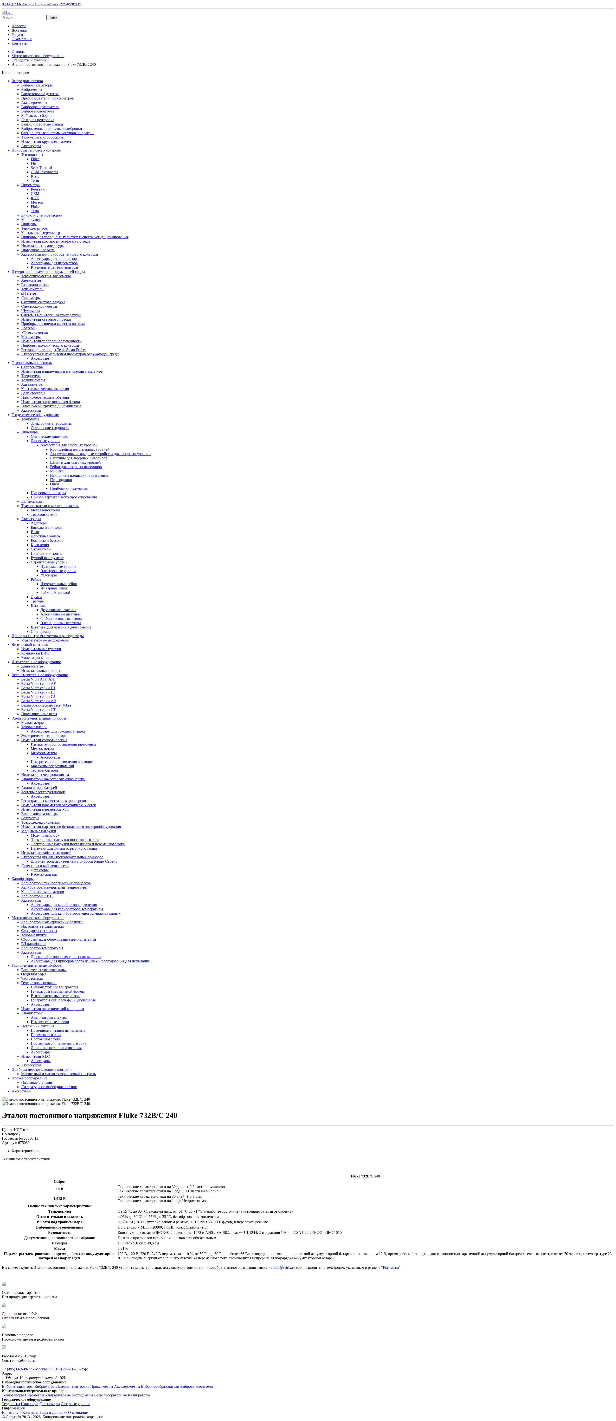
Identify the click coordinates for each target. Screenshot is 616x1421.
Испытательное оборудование (36, 662)
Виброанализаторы (37, 85)
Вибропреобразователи (40, 107)
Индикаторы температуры (42, 246)
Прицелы (29, 224)
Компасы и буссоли (47, 540)
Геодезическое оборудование (35, 415)
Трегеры (38, 601)
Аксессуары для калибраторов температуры (67, 909)
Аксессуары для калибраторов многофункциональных (76, 913)
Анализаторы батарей (39, 788)
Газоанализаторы (35, 285)
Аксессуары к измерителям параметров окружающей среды (70, 354)
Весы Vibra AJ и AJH (38, 679)
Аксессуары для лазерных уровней (69, 445)
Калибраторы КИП (37, 896)
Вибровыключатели (37, 111)
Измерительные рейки (58, 584)
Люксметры (31, 298)
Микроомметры (44, 753)
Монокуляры (31, 220)
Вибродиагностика (27, 81)
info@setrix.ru (70, 4)
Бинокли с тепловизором (41, 215)
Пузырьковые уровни (58, 566)
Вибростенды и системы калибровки (51, 128)
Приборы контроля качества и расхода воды (48, 636)
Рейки (36, 579)
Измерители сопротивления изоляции (62, 762)
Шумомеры (30, 311)
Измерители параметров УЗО (45, 809)
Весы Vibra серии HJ (38, 688)
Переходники (61, 480)
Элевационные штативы (60, 623)
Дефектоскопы (33, 393)
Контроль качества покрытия (45, 389)
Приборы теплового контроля (36, 150)
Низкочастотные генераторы (54, 987)
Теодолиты (30, 419)
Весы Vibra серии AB (38, 701)
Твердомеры (31, 376)
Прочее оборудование (29, 1078)
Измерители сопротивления (44, 740)
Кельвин (38, 189)
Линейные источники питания (56, 1048)
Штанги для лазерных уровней (75, 462)
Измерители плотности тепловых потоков (55, 241)
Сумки (36, 597)
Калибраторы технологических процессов (56, 883)
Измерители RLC (35, 1056)
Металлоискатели (45, 510)
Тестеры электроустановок (43, 792)
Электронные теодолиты (51, 423)
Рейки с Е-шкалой (55, 592)
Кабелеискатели (44, 874)
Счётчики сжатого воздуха (43, 302)
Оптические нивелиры (49, 436)
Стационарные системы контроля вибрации (57, 133)
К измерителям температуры (54, 267)
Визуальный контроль (30, 644)
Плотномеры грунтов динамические (51, 406)
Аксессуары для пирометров (54, 263)
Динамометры (33, 666)
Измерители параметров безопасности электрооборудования (71, 827)
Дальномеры (31, 501)
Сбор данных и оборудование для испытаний (58, 939)
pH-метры (29, 293)
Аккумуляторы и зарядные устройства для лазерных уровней (100, 454)
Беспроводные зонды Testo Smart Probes (53, 350)
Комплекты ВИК (35, 653)
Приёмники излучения (69, 488)
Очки (54, 484)
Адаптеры (39, 523)
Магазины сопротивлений (52, 766)
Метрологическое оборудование (38, 918)
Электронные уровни (58, 571)
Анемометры (32, 280)
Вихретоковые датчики (40, 94)
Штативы (38, 605)
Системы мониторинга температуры (51, 315)
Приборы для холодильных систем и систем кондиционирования (74, 237)
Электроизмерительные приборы (39, 718)
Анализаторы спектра (49, 1017)
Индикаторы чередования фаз (45, 775)
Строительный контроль (32, 363)
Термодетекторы (34, 228)
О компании (22, 39)
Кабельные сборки (36, 115)
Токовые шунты (34, 935)
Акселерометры (34, 102)
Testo (35, 180)
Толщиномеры (33, 380)
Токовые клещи (34, 727)
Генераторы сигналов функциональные (63, 1000)
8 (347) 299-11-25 (16, 4)
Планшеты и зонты (46, 553)
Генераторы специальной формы (58, 991)
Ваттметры (30, 818)
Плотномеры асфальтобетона (45, 397)
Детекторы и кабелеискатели (45, 866)
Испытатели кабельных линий (46, 853)
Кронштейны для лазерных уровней (79, 449)
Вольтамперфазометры (39, 814)
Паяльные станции (36, 1082)
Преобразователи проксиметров (47, 98)
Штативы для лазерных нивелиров (78, 458)
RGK (35, 176)
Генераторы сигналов (39, 983)
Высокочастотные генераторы (55, 996)
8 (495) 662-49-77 (44, 4)
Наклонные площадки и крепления (79, 475)
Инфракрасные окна (38, 250)
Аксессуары (31, 146)
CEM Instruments (44, 172)
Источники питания (37, 1026)
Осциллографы (33, 974)
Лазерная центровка (37, 120)
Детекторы (40, 870)
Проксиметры (101, 1386)
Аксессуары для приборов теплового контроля (59, 254)
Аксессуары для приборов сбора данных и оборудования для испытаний (90, 961)
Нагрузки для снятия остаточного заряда (64, 848)
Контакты (20, 43)
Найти (52, 17)
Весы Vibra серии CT (38, 709)
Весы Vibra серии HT (38, 692)
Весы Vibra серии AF (38, 683)
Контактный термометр (40, 233)
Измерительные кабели (50, 1022)
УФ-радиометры (34, 332)
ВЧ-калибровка (33, 944)
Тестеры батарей (44, 770)
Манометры (31, 337)
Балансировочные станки (42, 124)
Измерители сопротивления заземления (63, 744)
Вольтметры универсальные (44, 970)
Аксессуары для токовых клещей (58, 731)
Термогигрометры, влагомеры (46, 276)
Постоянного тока (46, 1039)
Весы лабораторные (110, 1395)
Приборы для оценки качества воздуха (53, 324)
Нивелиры (29, 432)
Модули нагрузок (45, 835)
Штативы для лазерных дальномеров (61, 627)
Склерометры (32, 367)
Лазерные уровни (45, 441)
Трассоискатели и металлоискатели (50, 506)
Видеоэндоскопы (35, 657)
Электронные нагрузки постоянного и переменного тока (78, 844)
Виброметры (31, 89)
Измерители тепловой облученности (51, 341)
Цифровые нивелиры (48, 493)
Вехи (35, 532)
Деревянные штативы (58, 610)
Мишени (57, 471)
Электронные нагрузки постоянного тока (65, 840)
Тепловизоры (32, 154)
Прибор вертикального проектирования (64, 497)
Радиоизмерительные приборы (37, 965)
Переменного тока (46, 1035)
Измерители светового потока (46, 319)
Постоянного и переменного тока (58, 1043)
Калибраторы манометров (42, 892)
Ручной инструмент (47, 558)
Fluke (35, 159)
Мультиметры (32, 722)
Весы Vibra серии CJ (38, 696)
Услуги (17, 35)
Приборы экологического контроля (50, 345)
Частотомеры (32, 978)
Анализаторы (32, 1013)
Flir (33, 163)
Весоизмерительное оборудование (40, 675)
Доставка (19, 30)
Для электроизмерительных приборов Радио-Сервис (74, 861)
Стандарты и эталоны (39, 931)
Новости (19, 26)
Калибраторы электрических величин (52, 922)
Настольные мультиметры (42, 926)
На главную (11, 1412)
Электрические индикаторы (44, 736)
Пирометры (30, 185)
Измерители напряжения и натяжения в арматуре (62, 371)
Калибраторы (23, 879)
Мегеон (37, 202)
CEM (35, 194)
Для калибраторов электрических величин (66, 957)
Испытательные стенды (40, 670)
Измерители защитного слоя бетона (50, 402)
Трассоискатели (44, 514)
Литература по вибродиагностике (49, 1087)
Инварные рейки (54, 588)
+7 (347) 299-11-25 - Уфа (68, 1369)
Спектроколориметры (39, 306)
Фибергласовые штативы (61, 618)
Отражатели (41, 549)
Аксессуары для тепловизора (54, 259)
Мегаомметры (42, 749)
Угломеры (48, 575)
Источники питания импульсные (58, 1030)
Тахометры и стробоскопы (42, 137)
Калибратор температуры (42, 948)
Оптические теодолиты (50, 428)
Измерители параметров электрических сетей (58, 805)
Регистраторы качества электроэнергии (53, 801)
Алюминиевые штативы (60, 614)
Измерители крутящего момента (47, 141)
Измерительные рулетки (41, 649)
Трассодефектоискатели (40, 822)
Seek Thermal (41, 167)
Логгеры (28, 328)
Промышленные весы (39, 714)
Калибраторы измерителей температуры (54, 887)
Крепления (40, 545)
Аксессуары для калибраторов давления (64, 905)
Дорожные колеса (45, 536)
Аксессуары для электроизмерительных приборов (62, 857)
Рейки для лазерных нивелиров (76, 467)
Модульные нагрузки (38, 831)
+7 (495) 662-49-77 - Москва (25, 1369)
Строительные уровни (49, 562)
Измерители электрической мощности (52, 1009)
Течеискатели (32, 289)
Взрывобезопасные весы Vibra (46, 705)
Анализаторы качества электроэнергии (53, 779)
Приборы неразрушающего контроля (42, 1069)
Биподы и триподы (46, 527)
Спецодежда (41, 631)
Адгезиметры (32, 384)
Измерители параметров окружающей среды (48, 272)
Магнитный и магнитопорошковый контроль (58, 1074)
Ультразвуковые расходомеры (45, 640)
